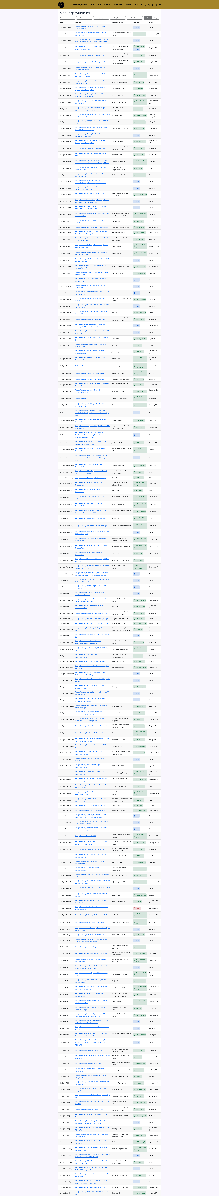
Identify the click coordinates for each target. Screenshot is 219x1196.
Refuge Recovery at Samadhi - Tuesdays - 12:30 (90, 319)
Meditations (107, 5)
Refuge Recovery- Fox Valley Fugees (86, 947)
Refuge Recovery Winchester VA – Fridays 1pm (90, 1063)
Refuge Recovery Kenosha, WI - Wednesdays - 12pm (91, 619)
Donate (92, 5)
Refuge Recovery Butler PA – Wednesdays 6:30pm (91, 661)
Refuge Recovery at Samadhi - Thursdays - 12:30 (90, 849)
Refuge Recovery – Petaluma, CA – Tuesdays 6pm (90, 478)
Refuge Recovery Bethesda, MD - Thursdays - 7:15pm (92, 915)
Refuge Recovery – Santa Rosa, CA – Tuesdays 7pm (91, 526)
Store (136, 5)
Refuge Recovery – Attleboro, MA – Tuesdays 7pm (91, 379)
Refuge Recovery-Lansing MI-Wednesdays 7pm (90, 733)
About (99, 5)
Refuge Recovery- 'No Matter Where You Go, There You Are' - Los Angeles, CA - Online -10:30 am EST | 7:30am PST (91, 1042)
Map (155, 18)
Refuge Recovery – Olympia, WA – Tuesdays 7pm (90, 518)
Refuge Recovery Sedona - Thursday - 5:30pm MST (91, 953)
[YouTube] (141, 5)
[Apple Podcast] (156, 5)
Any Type (134, 18)
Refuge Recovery (80, 398)
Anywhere (83, 18)
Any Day (100, 18)
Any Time (117, 18)
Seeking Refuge (80, 366)
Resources (128, 5)
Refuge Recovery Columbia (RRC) (85, 836)
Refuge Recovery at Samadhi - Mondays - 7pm (90, 148)
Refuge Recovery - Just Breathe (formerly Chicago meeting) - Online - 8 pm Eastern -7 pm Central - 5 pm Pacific (92, 412)
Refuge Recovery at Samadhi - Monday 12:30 (89, 55)
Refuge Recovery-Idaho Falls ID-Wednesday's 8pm (91, 810)
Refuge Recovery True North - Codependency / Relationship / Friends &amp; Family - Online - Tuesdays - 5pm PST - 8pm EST (90, 435)
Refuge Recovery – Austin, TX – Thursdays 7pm (90, 922)
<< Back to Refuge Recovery (79, 5)
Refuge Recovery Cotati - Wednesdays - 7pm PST (90, 806)
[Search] (73, 18)
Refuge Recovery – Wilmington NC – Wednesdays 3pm (92, 623)
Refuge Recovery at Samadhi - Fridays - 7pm (89, 1109)
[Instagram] (149, 5)
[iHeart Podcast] (160, 5)
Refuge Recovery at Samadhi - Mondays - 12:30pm (91, 62)
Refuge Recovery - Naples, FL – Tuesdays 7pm (89, 373)
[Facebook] (145, 5)
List (148, 18)
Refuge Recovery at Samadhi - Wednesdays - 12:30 (91, 613)
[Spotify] (152, 5)
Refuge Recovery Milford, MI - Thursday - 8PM (90, 935)
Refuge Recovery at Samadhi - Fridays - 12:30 (89, 1050)
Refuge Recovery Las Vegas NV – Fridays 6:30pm (90, 1187)
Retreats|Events (118, 5)
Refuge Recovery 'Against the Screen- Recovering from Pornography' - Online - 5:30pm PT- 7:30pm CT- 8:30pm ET (92, 457)
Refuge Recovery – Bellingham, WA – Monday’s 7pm (91, 227)
